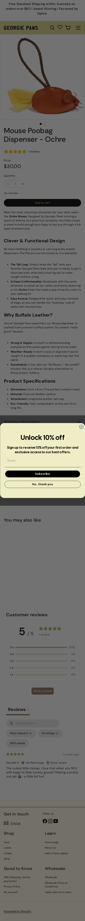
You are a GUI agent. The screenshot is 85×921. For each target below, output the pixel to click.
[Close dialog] (81, 427)
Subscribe (42, 474)
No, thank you (42, 484)
